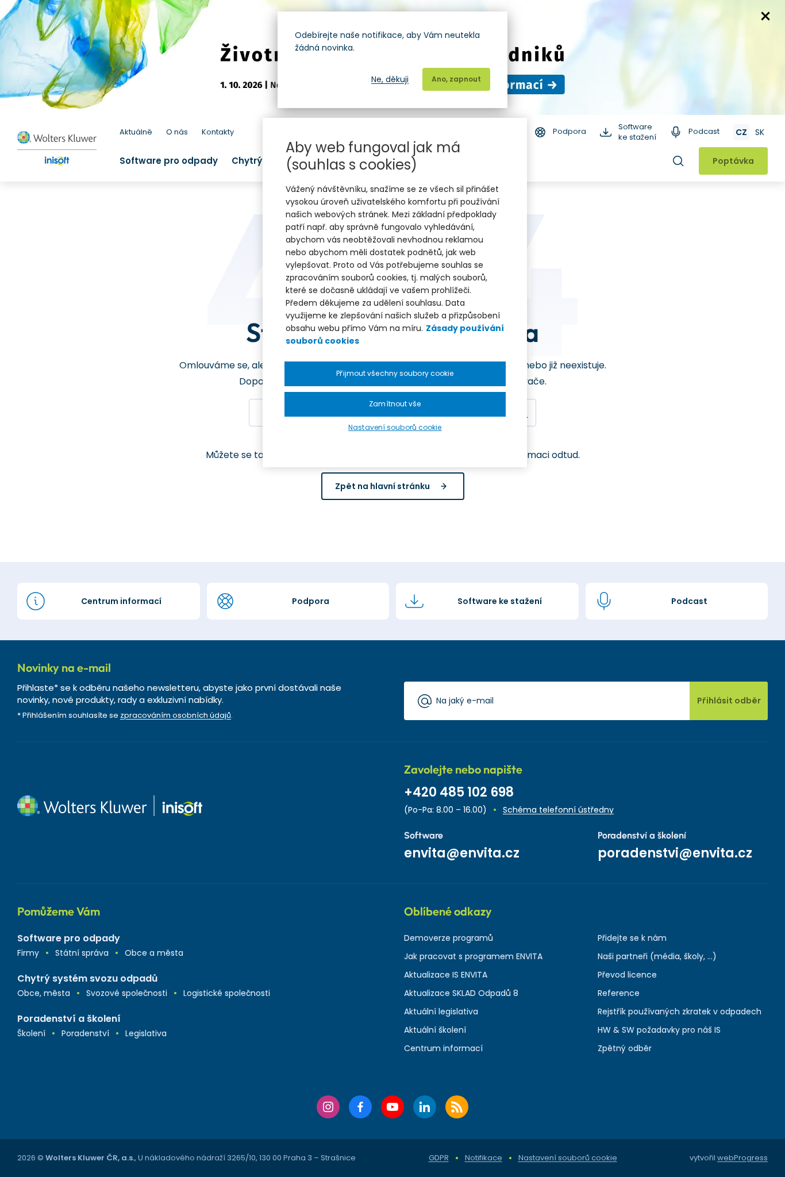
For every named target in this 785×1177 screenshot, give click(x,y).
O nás (177, 131)
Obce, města (43, 993)
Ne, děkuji (390, 79)
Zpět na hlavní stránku (382, 486)
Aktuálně (136, 131)
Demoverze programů (448, 938)
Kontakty (218, 131)
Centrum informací (443, 1048)
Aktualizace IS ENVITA (445, 974)
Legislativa (146, 1033)
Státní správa (82, 953)
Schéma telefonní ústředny (558, 810)
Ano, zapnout (456, 79)
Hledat (678, 161)
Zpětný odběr (625, 1048)
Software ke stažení (637, 132)
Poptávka (733, 161)
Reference (619, 993)
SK (759, 132)
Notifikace (483, 1157)
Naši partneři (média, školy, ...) (657, 956)
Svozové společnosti (126, 993)
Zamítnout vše (395, 404)
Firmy (28, 953)
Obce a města (154, 953)
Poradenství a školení (69, 1018)
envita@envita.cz (462, 853)
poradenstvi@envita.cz (675, 853)
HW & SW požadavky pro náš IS (659, 1030)
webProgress (742, 1157)
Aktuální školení (435, 1030)
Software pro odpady (169, 161)
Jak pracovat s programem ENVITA (473, 956)
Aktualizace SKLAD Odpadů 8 (461, 993)
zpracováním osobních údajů (175, 715)
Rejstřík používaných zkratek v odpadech (679, 1011)
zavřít (765, 16)
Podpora (569, 131)
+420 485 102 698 (459, 792)
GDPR (439, 1157)
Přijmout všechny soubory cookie (394, 373)
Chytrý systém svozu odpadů (87, 978)
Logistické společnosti (226, 993)
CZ (741, 132)
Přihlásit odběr (729, 700)
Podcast (703, 131)
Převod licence (627, 974)
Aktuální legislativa (441, 1011)
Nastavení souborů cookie (567, 1158)
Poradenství (85, 1033)
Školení (31, 1033)
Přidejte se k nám (632, 938)
